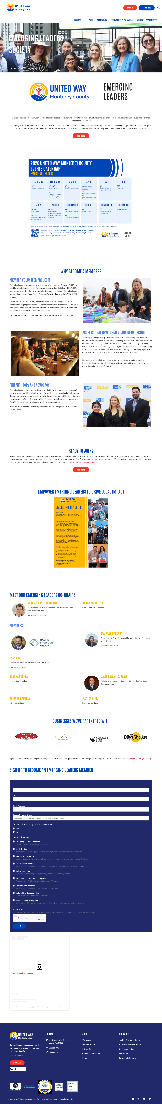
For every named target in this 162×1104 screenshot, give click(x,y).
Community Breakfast (25, 885)
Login (84, 1058)
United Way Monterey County (21, 1007)
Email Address (19, 805)
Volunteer (146, 7)
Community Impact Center (122, 19)
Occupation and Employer (24, 814)
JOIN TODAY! (81, 135)
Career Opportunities (91, 1053)
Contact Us (53, 1052)
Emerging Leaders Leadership (29, 841)
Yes (17, 828)
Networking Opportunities (27, 892)
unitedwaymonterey (41, 1007)
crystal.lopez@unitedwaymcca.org (83, 462)
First (14, 786)
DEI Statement (88, 1044)
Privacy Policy (88, 1048)
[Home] (20, 7)
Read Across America (25, 856)
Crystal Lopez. (15, 409)
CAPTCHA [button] (19, 909)
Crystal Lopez (68, 315)
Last (14, 795)
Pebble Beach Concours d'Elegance (31, 878)
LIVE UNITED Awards (25, 863)
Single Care (123, 1053)
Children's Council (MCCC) (147, 19)
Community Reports (127, 1058)
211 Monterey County (128, 1048)
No (17, 831)
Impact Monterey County (130, 1044)
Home (13, 68)
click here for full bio (37, 615)
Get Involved (102, 19)
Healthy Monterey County (130, 1039)
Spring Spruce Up (23, 870)
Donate (130, 7)
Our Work (89, 19)
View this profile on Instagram (22, 973)
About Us (77, 19)
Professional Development (27, 900)
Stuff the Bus (21, 848)
